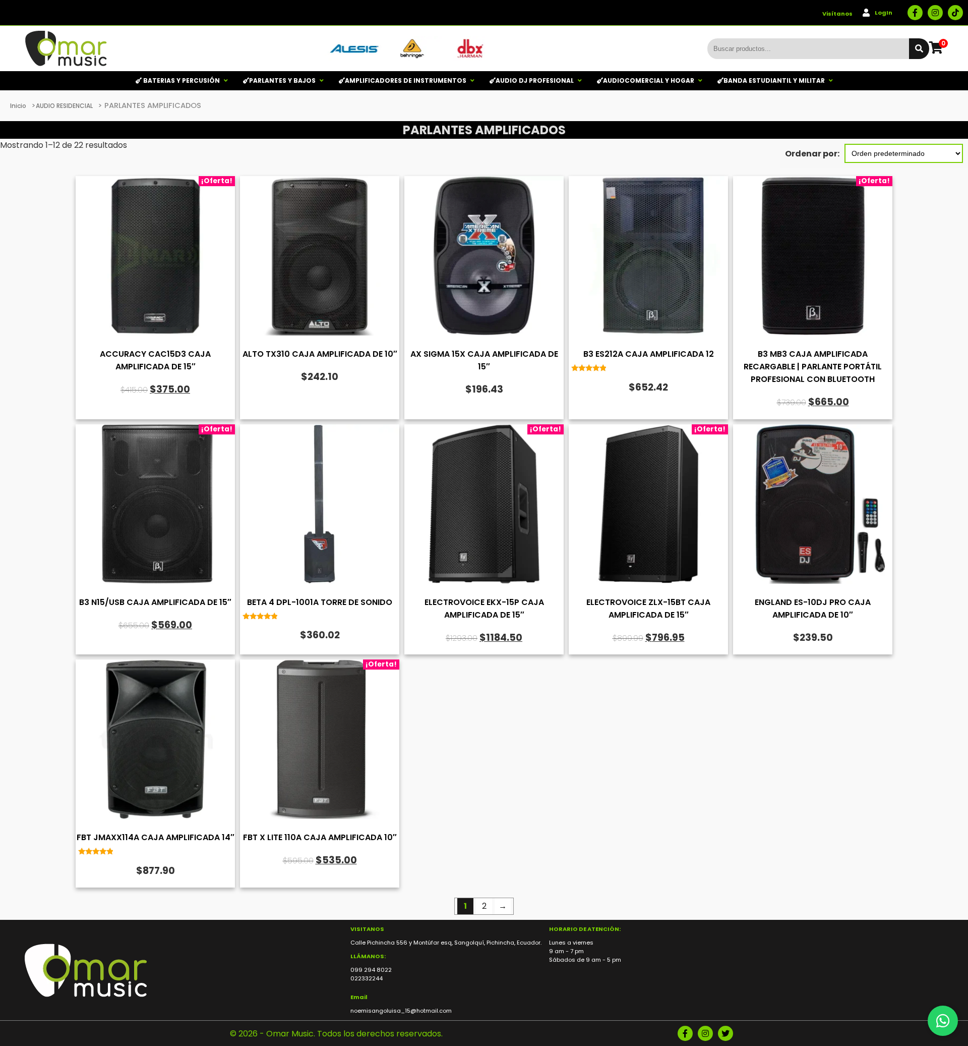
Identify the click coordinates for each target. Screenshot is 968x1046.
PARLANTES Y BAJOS (282, 80)
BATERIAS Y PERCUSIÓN (181, 80)
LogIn (883, 13)
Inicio (18, 105)
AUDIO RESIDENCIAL (64, 105)
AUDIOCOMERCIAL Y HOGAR (648, 80)
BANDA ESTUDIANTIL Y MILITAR (774, 80)
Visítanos (837, 14)
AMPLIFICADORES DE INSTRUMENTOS (405, 80)
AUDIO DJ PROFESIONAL (535, 80)
